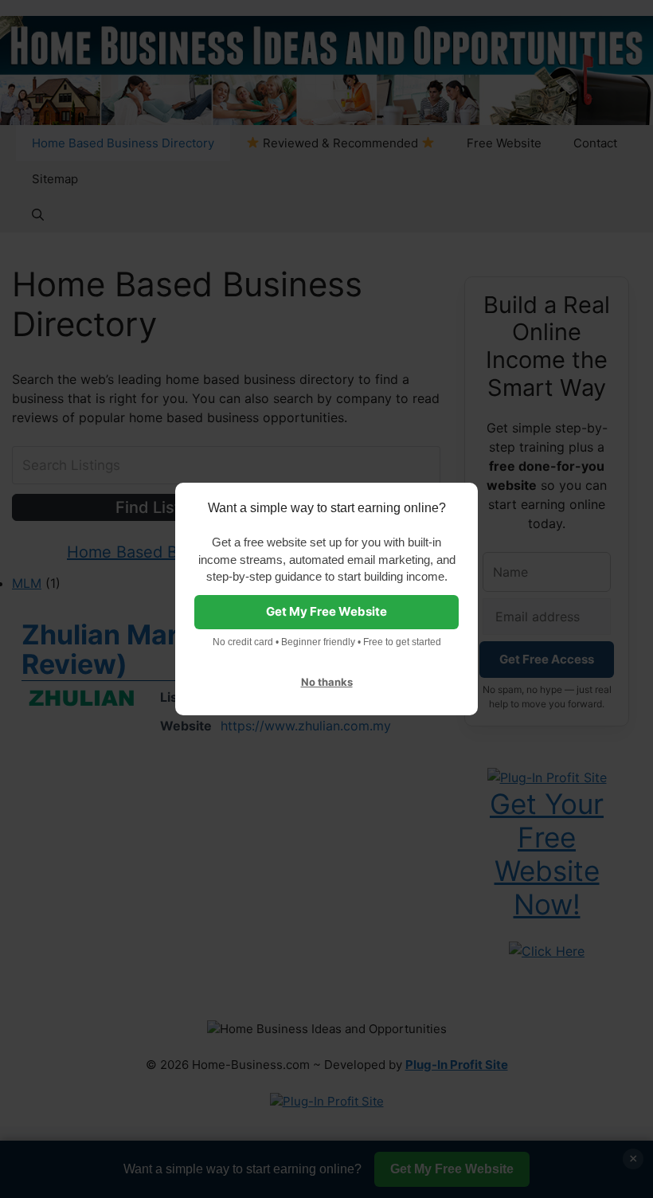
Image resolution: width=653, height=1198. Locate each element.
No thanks (327, 681)
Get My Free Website (326, 611)
